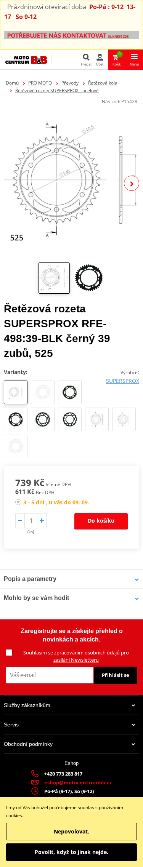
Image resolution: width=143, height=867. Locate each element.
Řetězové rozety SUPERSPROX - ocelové (57, 90)
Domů (12, 83)
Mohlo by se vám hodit (36, 598)
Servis (11, 724)
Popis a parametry (30, 579)
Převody (70, 83)
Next (131, 183)
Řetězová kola (102, 83)
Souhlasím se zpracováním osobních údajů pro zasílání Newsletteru (76, 656)
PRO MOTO (40, 83)
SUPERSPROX (122, 380)
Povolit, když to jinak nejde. (71, 852)
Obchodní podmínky (28, 744)
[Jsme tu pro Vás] (71, 34)
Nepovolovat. (71, 831)
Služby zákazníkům (27, 705)
